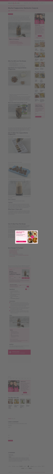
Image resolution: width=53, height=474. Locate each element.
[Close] (37, 231)
